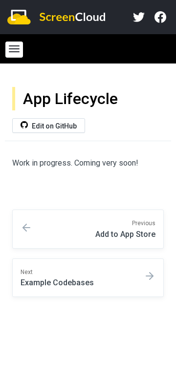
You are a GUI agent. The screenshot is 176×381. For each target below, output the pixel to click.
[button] (14, 50)
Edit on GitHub (53, 126)
